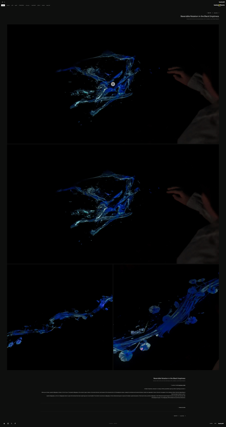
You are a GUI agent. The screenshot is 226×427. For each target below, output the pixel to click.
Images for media (182, 407)
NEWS (215, 423)
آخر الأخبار (38, 5)
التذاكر (3, 5)
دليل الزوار (8, 5)
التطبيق (16, 5)
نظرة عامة (43, 5)
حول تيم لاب (27, 5)
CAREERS (211, 423)
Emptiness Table (181, 385)
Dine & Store (21, 5)
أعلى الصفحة (48, 5)
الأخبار (12, 5)
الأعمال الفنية (34, 5)
